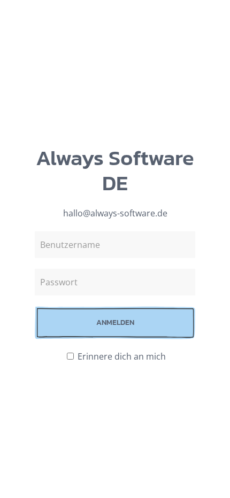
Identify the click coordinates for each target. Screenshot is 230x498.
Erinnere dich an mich (120, 356)
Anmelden (115, 322)
